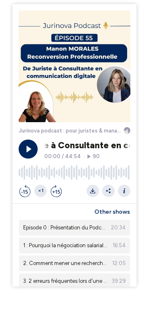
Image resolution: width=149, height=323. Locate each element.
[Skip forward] (56, 191)
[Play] (28, 149)
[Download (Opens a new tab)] (93, 191)
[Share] (108, 191)
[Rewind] (25, 191)
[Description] (124, 191)
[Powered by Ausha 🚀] (127, 130)
